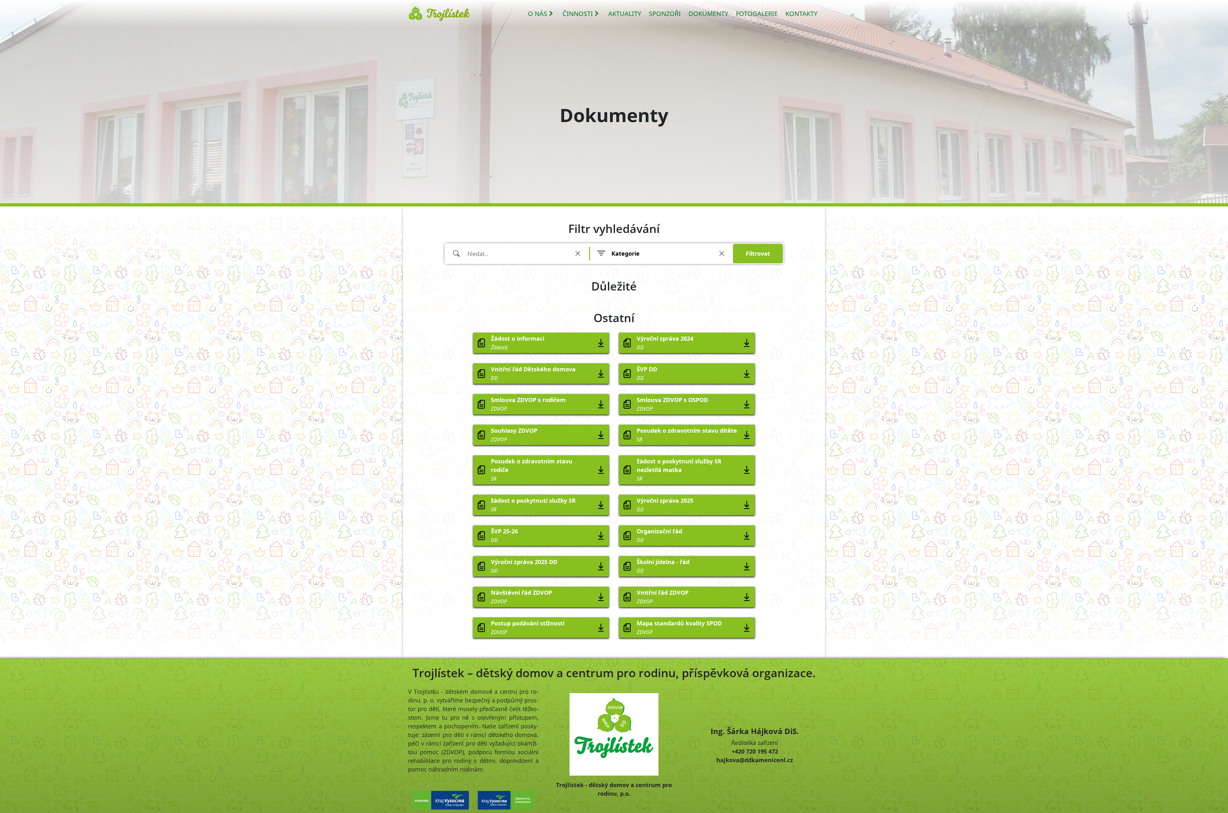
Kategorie (625, 253)
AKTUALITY (624, 13)
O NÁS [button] (537, 13)
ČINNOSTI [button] (578, 13)
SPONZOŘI (665, 13)
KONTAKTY (801, 13)
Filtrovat (758, 253)
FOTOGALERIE (757, 13)
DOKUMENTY (708, 13)
